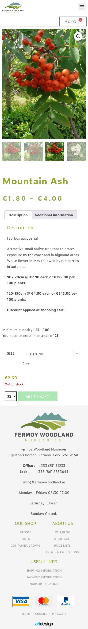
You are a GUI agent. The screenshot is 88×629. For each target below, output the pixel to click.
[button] (82, 6)
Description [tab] (18, 214)
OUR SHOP (25, 523)
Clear (26, 363)
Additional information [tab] (53, 214)
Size (11, 353)
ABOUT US (62, 523)
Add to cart (37, 397)
